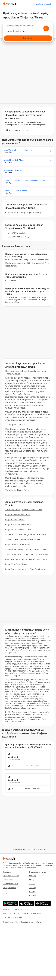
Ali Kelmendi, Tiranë (13, 534)
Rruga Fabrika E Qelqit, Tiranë (34, 559)
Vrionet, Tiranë (11, 539)
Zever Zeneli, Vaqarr (38, 569)
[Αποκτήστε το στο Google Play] (10, 903)
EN (6, 894)
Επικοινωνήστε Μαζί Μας (12, 917)
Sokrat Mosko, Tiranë (14, 549)
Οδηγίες (32, 896)
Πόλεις (32, 892)
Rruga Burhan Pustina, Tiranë (17, 515)
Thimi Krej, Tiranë (12, 510)
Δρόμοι (32, 884)
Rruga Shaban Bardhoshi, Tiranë (19, 524)
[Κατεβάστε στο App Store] (26, 903)
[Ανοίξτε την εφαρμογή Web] (42, 903)
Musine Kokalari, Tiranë (30, 539)
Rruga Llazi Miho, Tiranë (36, 549)
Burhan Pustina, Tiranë (32, 510)
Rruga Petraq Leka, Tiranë (35, 534)
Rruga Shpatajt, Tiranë (14, 519)
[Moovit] (9, 4)
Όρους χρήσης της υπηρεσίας (14, 909)
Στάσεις (32, 888)
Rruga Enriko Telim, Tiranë (16, 564)
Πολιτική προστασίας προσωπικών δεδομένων (21, 913)
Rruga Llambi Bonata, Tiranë (36, 554)
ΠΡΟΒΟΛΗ (37, 212)
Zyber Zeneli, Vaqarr (13, 554)
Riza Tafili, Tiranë (12, 559)
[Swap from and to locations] (46, 28)
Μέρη (31, 880)
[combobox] (28, 26)
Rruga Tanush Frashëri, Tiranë (18, 529)
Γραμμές (32, 876)
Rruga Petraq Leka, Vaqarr (16, 569)
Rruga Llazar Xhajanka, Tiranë (17, 544)
